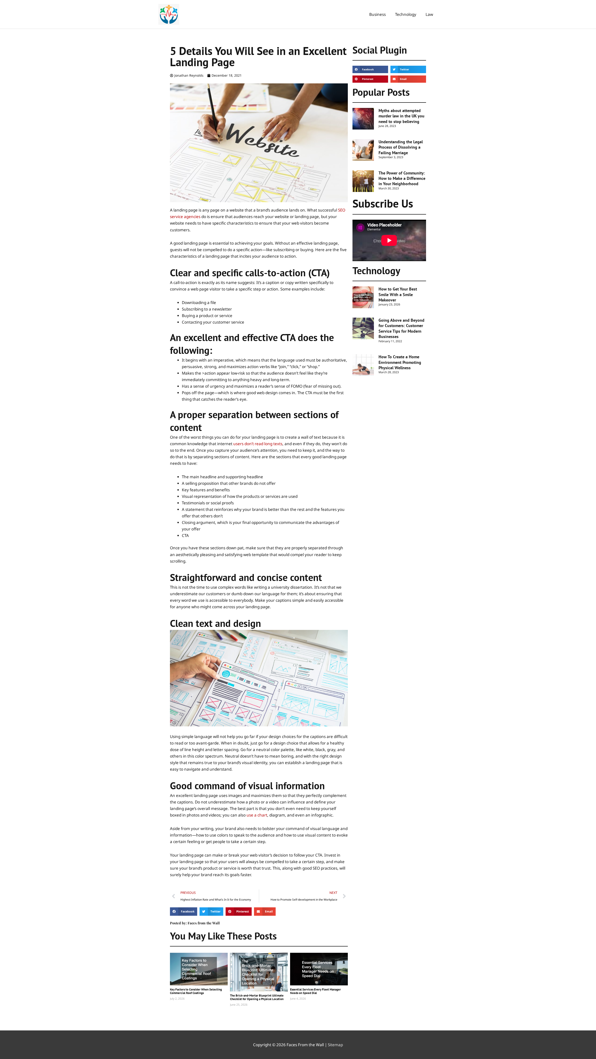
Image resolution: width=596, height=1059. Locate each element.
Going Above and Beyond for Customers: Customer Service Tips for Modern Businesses (401, 328)
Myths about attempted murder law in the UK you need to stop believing (401, 116)
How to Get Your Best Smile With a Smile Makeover (398, 294)
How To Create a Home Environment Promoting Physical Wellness (400, 362)
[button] (183, 911)
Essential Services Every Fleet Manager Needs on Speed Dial (315, 991)
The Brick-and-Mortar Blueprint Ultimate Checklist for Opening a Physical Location (257, 997)
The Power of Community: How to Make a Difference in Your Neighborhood (402, 178)
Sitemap (335, 1044)
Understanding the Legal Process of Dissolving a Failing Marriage (401, 147)
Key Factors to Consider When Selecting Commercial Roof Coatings (196, 991)
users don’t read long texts (257, 443)
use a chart (257, 815)
